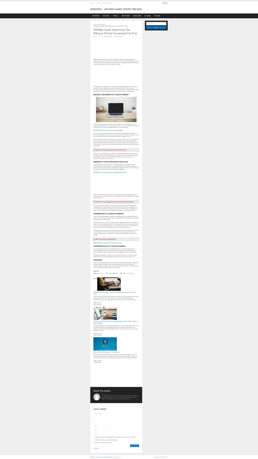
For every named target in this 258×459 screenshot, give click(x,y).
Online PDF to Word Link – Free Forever (106, 352)
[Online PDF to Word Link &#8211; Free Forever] (105, 350)
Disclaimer (110, 3)
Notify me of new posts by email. (103, 442)
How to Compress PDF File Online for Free (111, 243)
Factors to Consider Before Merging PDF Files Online (112, 172)
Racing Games (137, 15)
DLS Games (148, 15)
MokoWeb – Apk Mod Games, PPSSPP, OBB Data (116, 9)
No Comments (119, 36)
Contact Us (98, 3)
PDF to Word (103, 127)
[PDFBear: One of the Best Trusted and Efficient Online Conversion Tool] (109, 290)
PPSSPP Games (126, 15)
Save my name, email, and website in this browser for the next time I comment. (115, 437)
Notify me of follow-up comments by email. (106, 440)
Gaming (115, 15)
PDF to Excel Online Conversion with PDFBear (111, 130)
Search (156, 27)
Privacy (104, 3)
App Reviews (95, 15)
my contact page (133, 399)
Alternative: (96, 448)
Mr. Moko (103, 394)
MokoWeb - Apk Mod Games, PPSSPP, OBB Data (101, 457)
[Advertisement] (116, 48)
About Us (92, 3)
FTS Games (157, 15)
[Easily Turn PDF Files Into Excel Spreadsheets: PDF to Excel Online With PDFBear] (105, 319)
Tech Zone (106, 15)
